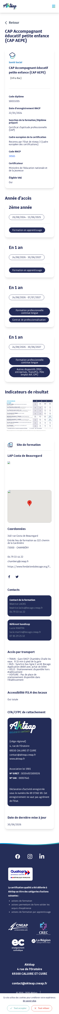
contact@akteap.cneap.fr (23, 755)
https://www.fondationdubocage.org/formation (29, 566)
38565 (12, 156)
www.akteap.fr (17, 759)
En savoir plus (29, 1001)
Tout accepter (20, 1008)
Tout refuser (43, 1008)
